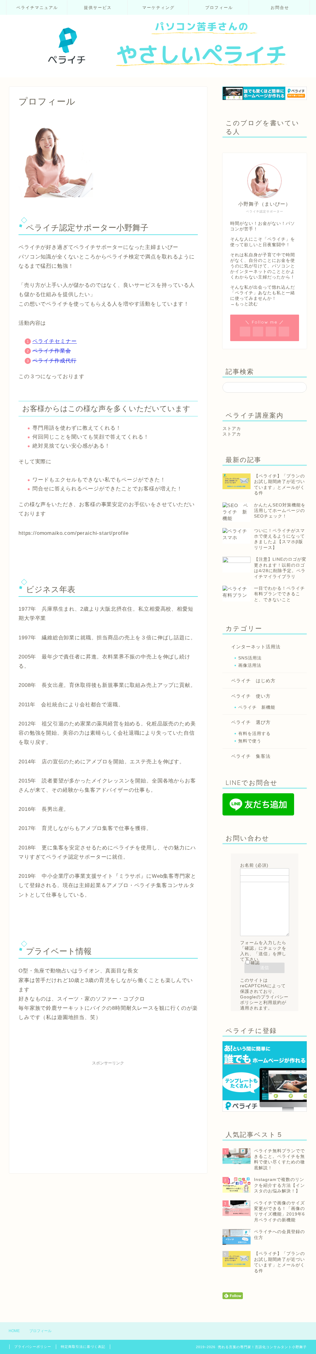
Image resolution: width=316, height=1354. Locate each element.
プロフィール (219, 7)
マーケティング (158, 7)
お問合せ (280, 7)
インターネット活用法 (256, 646)
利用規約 (272, 1002)
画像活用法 (249, 665)
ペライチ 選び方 (251, 722)
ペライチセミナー (54, 341)
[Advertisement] (108, 1111)
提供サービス (98, 7)
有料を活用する (254, 733)
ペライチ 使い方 (251, 696)
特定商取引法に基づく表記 (83, 1346)
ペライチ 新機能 (256, 707)
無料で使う (249, 741)
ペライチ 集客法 (251, 756)
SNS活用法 (250, 658)
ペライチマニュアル (37, 7)
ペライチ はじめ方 (253, 680)
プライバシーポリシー (32, 1346)
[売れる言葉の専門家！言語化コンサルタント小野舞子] (158, 73)
